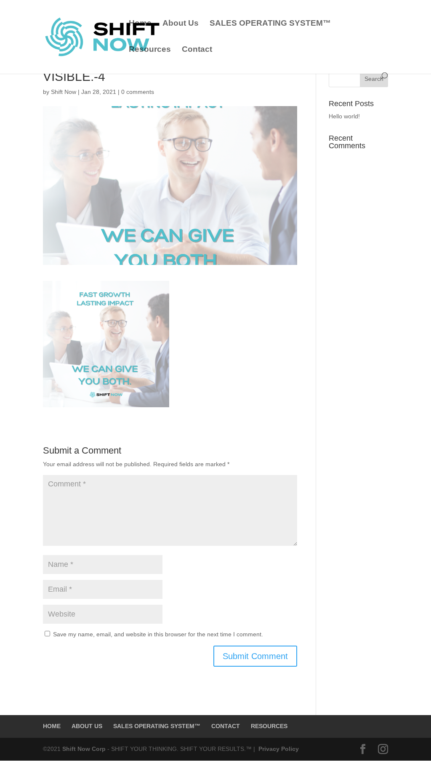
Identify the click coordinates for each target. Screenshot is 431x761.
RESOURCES (269, 726)
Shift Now (63, 91)
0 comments (137, 91)
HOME (52, 726)
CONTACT (225, 726)
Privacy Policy (278, 748)
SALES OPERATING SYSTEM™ (270, 23)
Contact (197, 49)
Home (140, 23)
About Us (180, 23)
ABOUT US (87, 726)
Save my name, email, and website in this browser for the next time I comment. (158, 634)
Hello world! (344, 116)
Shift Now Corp (84, 748)
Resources (150, 49)
